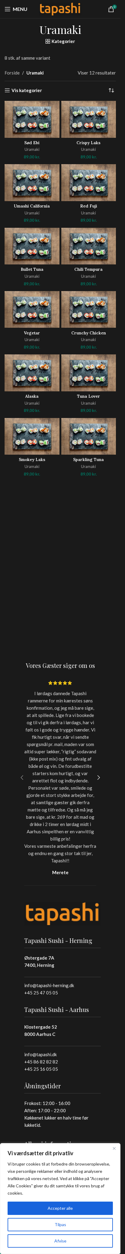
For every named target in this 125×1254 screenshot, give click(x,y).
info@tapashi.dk (40, 1054)
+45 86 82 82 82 (41, 1061)
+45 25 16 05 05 (41, 1069)
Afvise (60, 1240)
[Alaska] (32, 372)
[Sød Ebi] (32, 119)
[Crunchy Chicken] (88, 309)
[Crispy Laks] (88, 119)
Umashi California (32, 206)
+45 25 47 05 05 (41, 992)
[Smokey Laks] (32, 436)
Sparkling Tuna (88, 459)
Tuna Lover (88, 396)
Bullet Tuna (32, 269)
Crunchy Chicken (88, 333)
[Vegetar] (32, 309)
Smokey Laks (32, 459)
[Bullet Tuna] (32, 246)
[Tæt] (114, 1148)
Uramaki (32, 149)
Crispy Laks (88, 142)
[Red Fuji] (88, 182)
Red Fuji (88, 206)
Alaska (32, 396)
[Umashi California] (32, 182)
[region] (60, 1198)
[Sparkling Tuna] (88, 436)
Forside (12, 72)
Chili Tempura (88, 269)
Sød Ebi (31, 142)
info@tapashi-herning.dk (49, 985)
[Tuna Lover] (88, 372)
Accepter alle (60, 1208)
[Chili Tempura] (88, 246)
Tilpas (60, 1224)
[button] (22, 777)
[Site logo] (60, 8)
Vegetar (32, 333)
